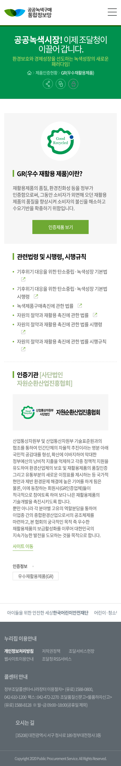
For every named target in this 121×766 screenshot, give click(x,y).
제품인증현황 (46, 73)
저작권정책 (51, 651)
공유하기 (48, 84)
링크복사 (61, 84)
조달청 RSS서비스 (56, 659)
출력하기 (73, 84)
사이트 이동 (23, 546)
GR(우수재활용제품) (77, 73)
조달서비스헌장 (81, 651)
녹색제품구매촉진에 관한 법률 (45, 305)
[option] (47, 613)
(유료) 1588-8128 (17, 705)
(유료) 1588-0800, (79, 689)
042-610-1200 (15, 697)
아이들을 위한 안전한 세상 (47, 612)
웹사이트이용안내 (18, 659)
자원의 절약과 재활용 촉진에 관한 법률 (53, 314)
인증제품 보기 (60, 227)
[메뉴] (112, 12)
